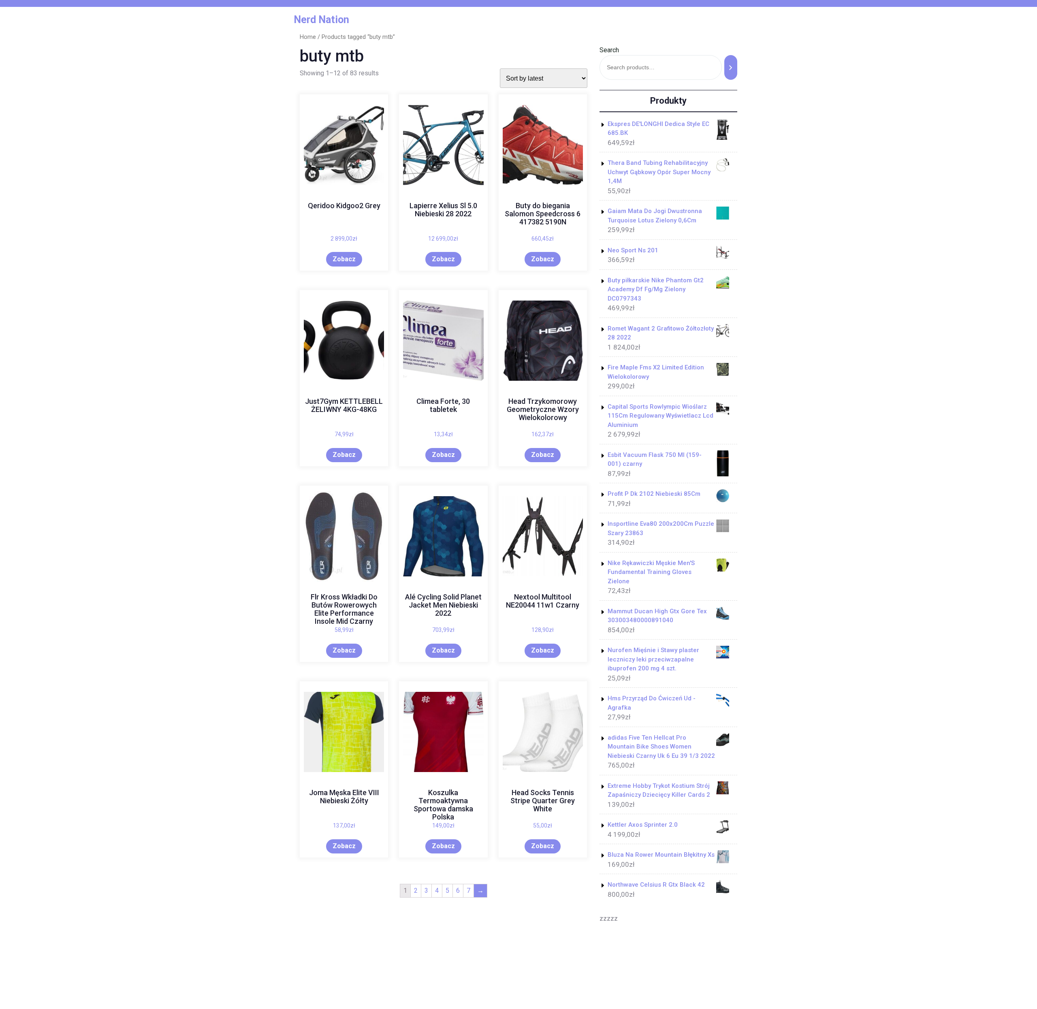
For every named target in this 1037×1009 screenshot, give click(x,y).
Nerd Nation (321, 20)
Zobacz (344, 259)
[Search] (730, 67)
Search (609, 50)
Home (308, 37)
